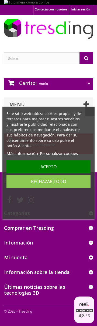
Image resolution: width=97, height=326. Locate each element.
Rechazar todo (48, 181)
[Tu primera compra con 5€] (48, 2)
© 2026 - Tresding (18, 311)
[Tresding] (48, 29)
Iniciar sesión (80, 9)
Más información (22, 153)
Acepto (48, 167)
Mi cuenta (16, 257)
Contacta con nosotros (51, 9)
